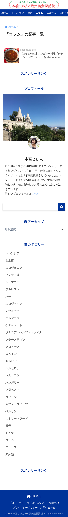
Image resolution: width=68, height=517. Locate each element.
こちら (35, 193)
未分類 (9, 454)
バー (8, 296)
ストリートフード (16, 418)
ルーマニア (12, 282)
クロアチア (12, 346)
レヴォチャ (12, 310)
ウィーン (11, 397)
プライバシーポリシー (25, 507)
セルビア (11, 361)
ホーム (4, 12)
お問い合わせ (47, 507)
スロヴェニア (13, 267)
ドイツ (9, 432)
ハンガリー (12, 382)
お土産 (9, 260)
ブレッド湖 (12, 274)
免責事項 (54, 502)
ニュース (51, 12)
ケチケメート (13, 325)
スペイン (11, 353)
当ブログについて (36, 502)
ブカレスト (12, 289)
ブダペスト (12, 389)
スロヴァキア (13, 303)
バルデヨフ (12, 318)
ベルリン (11, 411)
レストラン (18, 12)
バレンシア (12, 253)
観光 (30, 12)
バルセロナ (12, 368)
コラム (39, 12)
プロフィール (16, 502)
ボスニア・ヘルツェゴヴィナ (23, 332)
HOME (36, 496)
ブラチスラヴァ (15, 339)
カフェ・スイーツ (16, 404)
